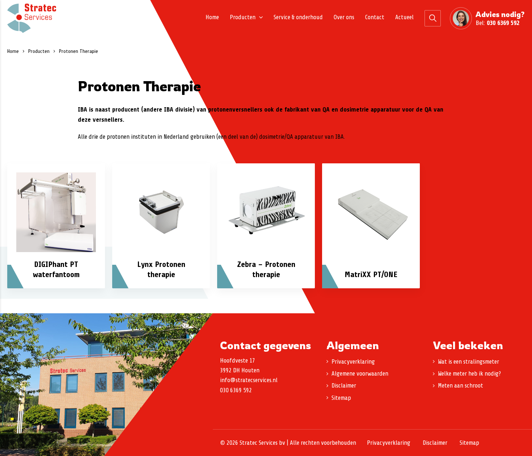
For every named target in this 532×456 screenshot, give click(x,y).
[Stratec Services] (31, 18)
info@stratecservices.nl (249, 380)
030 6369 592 (503, 22)
